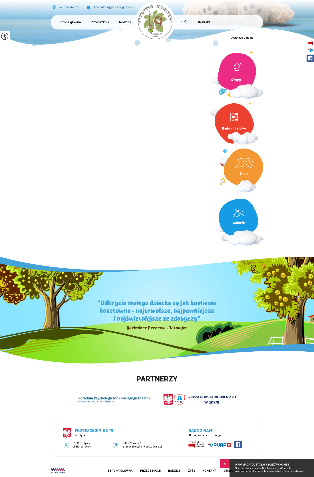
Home (249, 37)
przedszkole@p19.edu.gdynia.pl (113, 7)
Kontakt (204, 22)
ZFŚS (184, 22)
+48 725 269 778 (69, 7)
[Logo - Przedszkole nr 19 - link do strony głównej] (155, 22)
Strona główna (70, 22)
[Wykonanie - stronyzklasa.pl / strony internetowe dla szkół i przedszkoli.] (58, 471)
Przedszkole (100, 22)
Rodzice (125, 22)
